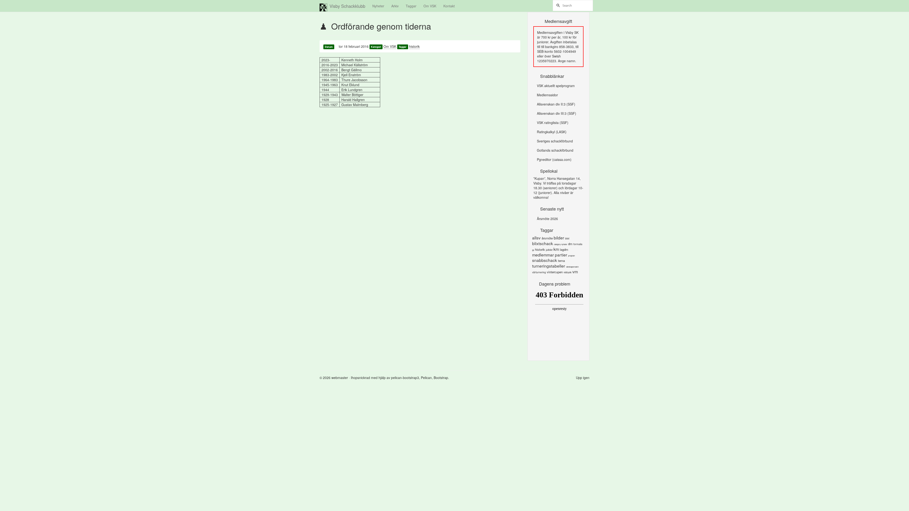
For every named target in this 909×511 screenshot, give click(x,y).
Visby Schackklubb (347, 6)
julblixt (549, 249)
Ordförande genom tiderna (381, 26)
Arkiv (395, 6)
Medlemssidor (547, 95)
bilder (559, 238)
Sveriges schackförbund (555, 141)
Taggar (411, 6)
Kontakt (449, 6)
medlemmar (543, 255)
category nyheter (560, 244)
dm (570, 244)
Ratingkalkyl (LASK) (551, 131)
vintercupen (555, 272)
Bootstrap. (441, 377)
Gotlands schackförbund (555, 150)
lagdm (564, 249)
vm (575, 271)
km (556, 249)
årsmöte (547, 238)
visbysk (567, 272)
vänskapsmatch (572, 266)
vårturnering (539, 272)
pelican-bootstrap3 (405, 377)
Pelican (426, 377)
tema (561, 260)
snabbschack (544, 260)
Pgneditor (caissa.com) (554, 159)
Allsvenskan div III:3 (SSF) (556, 113)
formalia (577, 244)
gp (533, 250)
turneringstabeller (548, 266)
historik (414, 46)
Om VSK (429, 6)
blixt (567, 238)
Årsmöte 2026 (547, 218)
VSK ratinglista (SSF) (552, 122)
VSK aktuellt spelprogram (556, 85)
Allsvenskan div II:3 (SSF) (556, 104)
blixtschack (542, 243)
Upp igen (582, 377)
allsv (536, 238)
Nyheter (378, 6)
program (571, 255)
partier (561, 255)
